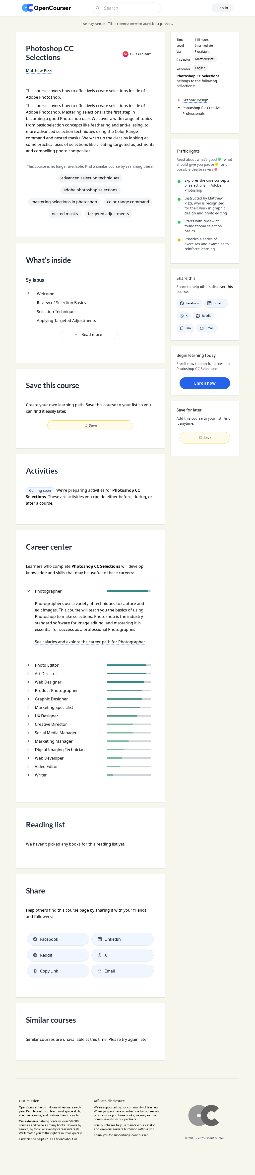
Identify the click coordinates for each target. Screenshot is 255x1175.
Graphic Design (195, 100)
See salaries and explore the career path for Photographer (90, 642)
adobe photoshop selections (90, 190)
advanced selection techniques (90, 178)
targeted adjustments (108, 213)
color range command (128, 201)
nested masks (65, 213)
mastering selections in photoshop (64, 201)
